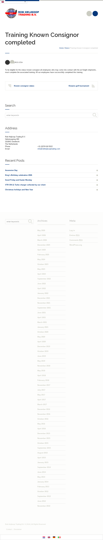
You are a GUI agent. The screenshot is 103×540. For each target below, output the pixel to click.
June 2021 (41, 313)
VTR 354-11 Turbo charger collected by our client (25, 185)
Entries (74, 235)
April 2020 (41, 342)
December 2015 (43, 433)
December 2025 (43, 245)
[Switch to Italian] (59, 537)
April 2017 (41, 400)
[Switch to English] (49, 537)
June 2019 (41, 356)
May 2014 (41, 477)
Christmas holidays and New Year (19, 190)
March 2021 (42, 322)
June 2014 (41, 472)
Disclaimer (18, 529)
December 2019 (43, 346)
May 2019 (41, 361)
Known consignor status (24, 86)
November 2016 (43, 414)
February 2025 (43, 255)
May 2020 (41, 337)
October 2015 (42, 443)
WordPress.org (75, 245)
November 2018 (43, 366)
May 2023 (41, 269)
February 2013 (43, 487)
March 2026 (42, 240)
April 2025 (41, 250)
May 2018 (41, 371)
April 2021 (41, 317)
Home (61, 48)
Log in (72, 230)
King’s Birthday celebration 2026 (18, 175)
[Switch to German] (54, 537)
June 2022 (41, 284)
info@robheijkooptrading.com (49, 149)
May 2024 (41, 259)
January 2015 (42, 462)
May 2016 (41, 424)
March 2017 (42, 404)
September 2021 (44, 308)
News (67, 48)
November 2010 (43, 506)
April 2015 (41, 458)
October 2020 (42, 332)
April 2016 (41, 429)
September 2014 (44, 467)
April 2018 (41, 375)
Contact (9, 529)
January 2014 (42, 482)
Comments (76, 240)
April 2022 (41, 288)
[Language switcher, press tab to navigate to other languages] (13, 1)
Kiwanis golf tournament (79, 86)
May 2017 (41, 395)
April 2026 (41, 235)
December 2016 (43, 409)
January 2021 (42, 327)
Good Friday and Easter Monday (18, 180)
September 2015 (44, 448)
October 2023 (42, 264)
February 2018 (43, 380)
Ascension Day (11, 170)
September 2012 (44, 496)
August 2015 (42, 453)
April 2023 (41, 274)
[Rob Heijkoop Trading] (22, 13)
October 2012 (42, 491)
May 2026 (41, 230)
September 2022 (44, 279)
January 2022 (42, 293)
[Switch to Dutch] (43, 537)
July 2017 (41, 390)
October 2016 (42, 419)
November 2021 (43, 303)
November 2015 (43, 438)
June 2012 (41, 501)
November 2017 (43, 385)
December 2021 (43, 298)
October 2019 (42, 351)
